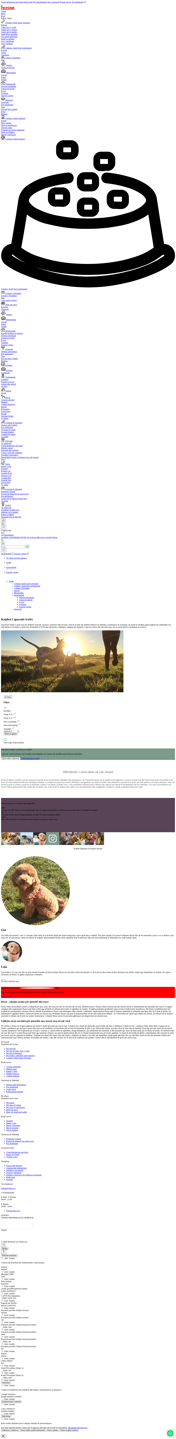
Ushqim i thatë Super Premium (18, 1058)
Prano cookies (52, 1430)
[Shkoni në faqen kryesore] (8, 9)
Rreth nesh (28, 2)
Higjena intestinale (26, 597)
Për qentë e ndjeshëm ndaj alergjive (20, 1056)
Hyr (2, 533)
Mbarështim (19, 593)
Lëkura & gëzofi (25, 600)
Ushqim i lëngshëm (22, 588)
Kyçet (21, 602)
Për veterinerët (53, 2)
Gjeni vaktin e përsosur (10, 759)
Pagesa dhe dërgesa (14, 1166)
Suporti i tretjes (25, 607)
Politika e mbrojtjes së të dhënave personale (23, 1175)
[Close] (3, 1245)
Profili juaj (25, 537)
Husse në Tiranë (12, 1155)
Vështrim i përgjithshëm (11, 537)
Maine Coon (11, 1123)
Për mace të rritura (13, 1105)
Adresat (33, 537)
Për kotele (10, 1103)
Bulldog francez (12, 1074)
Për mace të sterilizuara (15, 1107)
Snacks (17, 591)
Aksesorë (18, 609)
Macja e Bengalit (13, 1125)
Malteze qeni (11, 1069)
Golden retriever (12, 1076)
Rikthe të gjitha (11, 734)
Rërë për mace (12, 1110)
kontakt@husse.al (8, 1188)
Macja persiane (12, 1128)
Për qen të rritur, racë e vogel (18, 1051)
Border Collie (11, 1071)
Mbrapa (5, 1249)
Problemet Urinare (13, 1139)
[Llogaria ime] (3, 523)
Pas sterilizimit (12, 1087)
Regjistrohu (9, 535)
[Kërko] (3, 520)
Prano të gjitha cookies (69, 1430)
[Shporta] (2, 540)
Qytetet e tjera (12, 1157)
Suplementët (19, 595)
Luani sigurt (11, 1089)
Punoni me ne (65, 2)
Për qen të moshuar (14, 1053)
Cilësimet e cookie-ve (10, 1430)
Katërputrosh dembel (14, 1092)
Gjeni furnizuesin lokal (30, 758)
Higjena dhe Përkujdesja (16, 1085)
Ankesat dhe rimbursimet (16, 1168)
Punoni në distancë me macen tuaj (20, 1141)
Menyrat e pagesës (44, 537)
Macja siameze (12, 1130)
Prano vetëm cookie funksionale (33, 1430)
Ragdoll (9, 1121)
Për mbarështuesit (40, 2)
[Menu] (2, 5)
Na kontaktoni (77, 2)
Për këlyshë (11, 1049)
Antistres (22, 604)
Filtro (9, 697)
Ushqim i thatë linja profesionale (27, 586)
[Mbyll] (27, 546)
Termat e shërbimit (13, 1173)
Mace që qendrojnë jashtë (16, 1112)
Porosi (54, 537)
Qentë (11, 581)
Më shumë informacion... (78, 1428)
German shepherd (13, 1067)
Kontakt (9, 1180)
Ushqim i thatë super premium (26, 584)
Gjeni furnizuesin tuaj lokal (12, 2)
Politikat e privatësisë (14, 1170)
